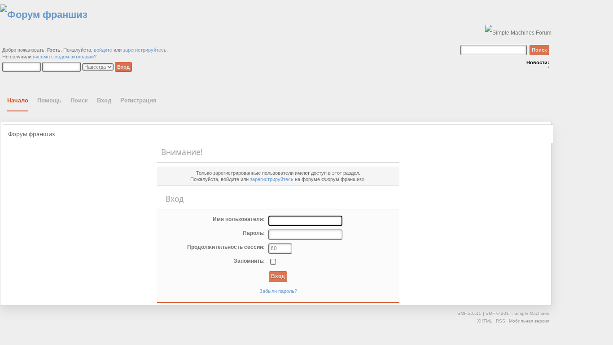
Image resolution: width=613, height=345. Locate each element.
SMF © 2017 (499, 313)
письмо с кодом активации (63, 56)
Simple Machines (531, 313)
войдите (103, 50)
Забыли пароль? (278, 291)
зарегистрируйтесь (144, 50)
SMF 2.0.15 (469, 313)
